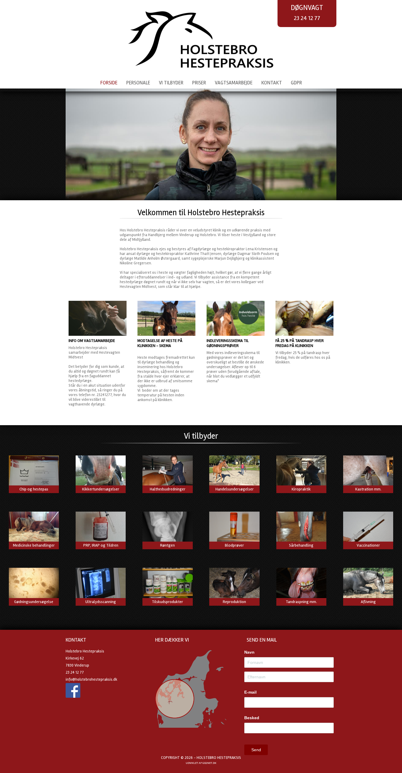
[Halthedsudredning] (167, 471)
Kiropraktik (301, 489)
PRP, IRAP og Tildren (100, 545)
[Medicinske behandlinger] (34, 528)
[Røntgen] (167, 528)
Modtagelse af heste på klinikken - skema (159, 343)
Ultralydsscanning (100, 601)
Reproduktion (234, 601)
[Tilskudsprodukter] (167, 584)
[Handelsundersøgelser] (234, 471)
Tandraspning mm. (301, 601)
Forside (108, 83)
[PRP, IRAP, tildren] (101, 528)
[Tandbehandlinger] (301, 584)
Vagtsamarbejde (234, 83)
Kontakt (271, 83)
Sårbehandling (301, 545)
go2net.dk (209, 763)
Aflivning (368, 601)
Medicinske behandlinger (34, 545)
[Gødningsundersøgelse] (34, 584)
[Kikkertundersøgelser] (101, 471)
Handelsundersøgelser (234, 489)
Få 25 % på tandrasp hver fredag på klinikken (299, 343)
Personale (138, 83)
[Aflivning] (368, 584)
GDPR (296, 83)
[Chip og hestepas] (34, 471)
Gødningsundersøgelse (33, 601)
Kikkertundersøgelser (100, 489)
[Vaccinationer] (368, 528)
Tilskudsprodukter (167, 601)
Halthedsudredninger (167, 489)
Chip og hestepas (33, 489)
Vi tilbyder (171, 83)
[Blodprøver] (234, 528)
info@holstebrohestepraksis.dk (91, 679)
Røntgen (167, 545)
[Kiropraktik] (301, 471)
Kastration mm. (368, 489)
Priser (199, 83)
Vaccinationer (368, 545)
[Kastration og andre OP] (368, 471)
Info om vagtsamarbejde (92, 340)
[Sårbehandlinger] (301, 528)
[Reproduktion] (234, 584)
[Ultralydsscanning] (101, 584)
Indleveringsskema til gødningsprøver (228, 343)
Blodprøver (234, 545)
